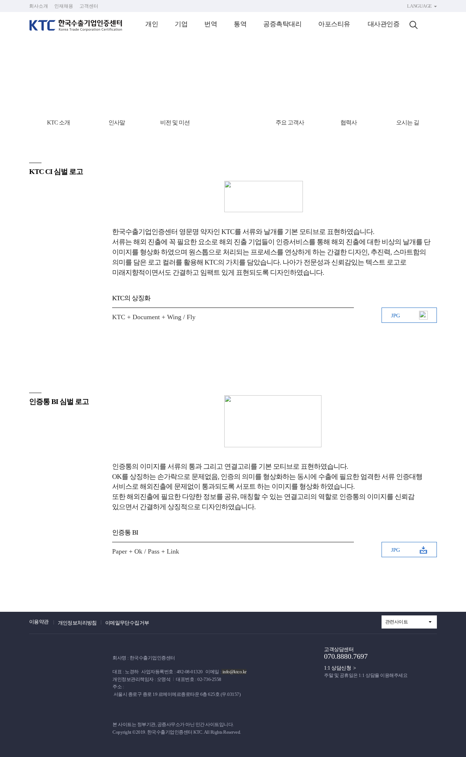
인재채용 (63, 6)
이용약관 (39, 622)
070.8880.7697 (346, 656)
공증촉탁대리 (282, 24)
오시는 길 (407, 122)
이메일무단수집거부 (127, 623)
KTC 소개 (58, 122)
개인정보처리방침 (77, 623)
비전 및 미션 (175, 122)
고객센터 (88, 6)
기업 (181, 24)
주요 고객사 (290, 122)
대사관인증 (384, 24)
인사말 (116, 122)
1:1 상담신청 (337, 668)
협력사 (348, 122)
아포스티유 (334, 24)
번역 (210, 24)
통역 (240, 24)
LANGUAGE (419, 6)
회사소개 (38, 6)
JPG (395, 315)
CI (232, 122)
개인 (151, 24)
